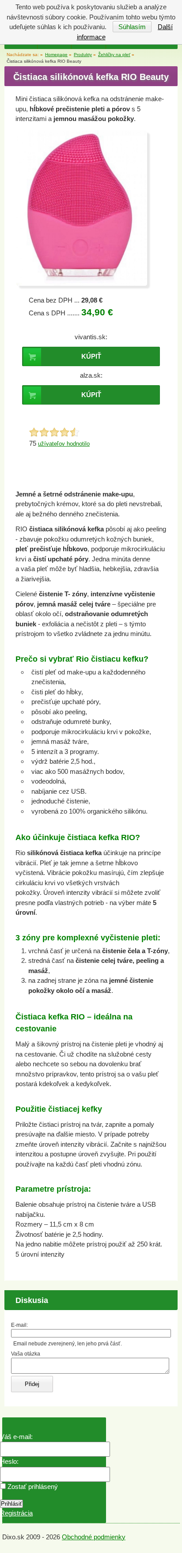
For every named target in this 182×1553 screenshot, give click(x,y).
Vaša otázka (25, 1354)
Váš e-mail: (16, 1436)
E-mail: (19, 1325)
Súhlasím (132, 26)
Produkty (83, 54)
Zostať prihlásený (32, 1486)
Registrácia (16, 1513)
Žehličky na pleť (114, 54)
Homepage (56, 54)
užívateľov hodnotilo (64, 443)
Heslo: (9, 1461)
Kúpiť (91, 356)
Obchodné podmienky (93, 1537)
